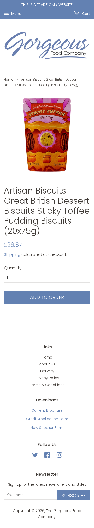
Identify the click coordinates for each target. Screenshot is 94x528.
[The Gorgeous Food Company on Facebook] (47, 456)
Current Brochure (47, 410)
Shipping (12, 254)
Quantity (13, 268)
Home (8, 79)
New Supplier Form (47, 427)
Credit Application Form (47, 419)
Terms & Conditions (47, 385)
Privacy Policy (47, 378)
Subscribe (74, 495)
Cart (85, 13)
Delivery (47, 371)
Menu (15, 13)
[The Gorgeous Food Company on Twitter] (35, 456)
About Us (47, 364)
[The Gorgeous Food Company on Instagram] (59, 456)
